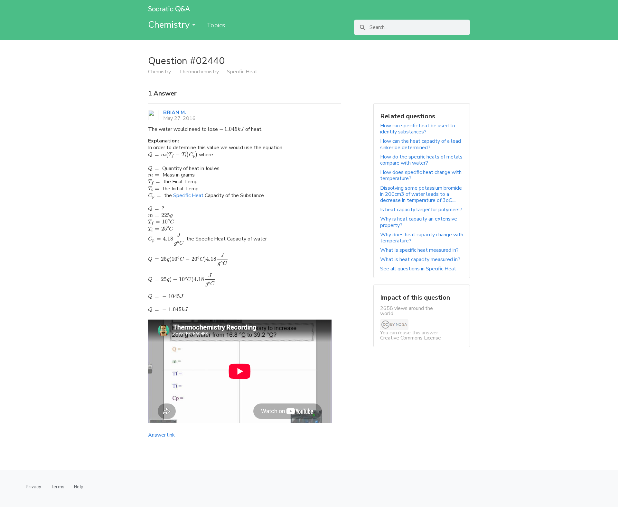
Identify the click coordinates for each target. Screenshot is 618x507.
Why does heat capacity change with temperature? (421, 237)
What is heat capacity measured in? (420, 259)
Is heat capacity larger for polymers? (421, 209)
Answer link (161, 435)
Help (78, 486)
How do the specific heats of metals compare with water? (421, 160)
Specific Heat (188, 195)
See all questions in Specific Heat (418, 268)
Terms (57, 486)
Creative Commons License (410, 337)
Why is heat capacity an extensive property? (418, 222)
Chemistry (170, 25)
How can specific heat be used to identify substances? (417, 128)
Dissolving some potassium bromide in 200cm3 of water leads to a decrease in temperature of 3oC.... (421, 194)
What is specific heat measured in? (419, 250)
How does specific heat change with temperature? (421, 175)
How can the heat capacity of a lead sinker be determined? (420, 144)
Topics (216, 25)
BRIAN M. (174, 112)
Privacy (33, 486)
